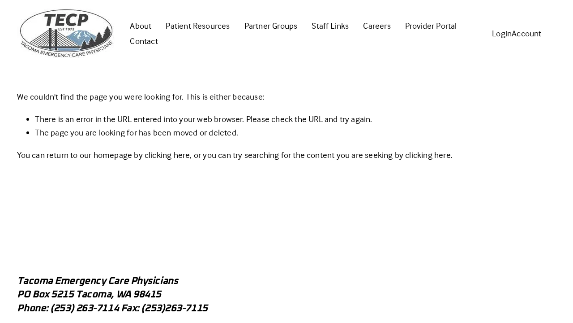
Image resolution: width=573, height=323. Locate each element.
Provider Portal (431, 25)
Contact (144, 40)
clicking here (167, 154)
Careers (376, 25)
